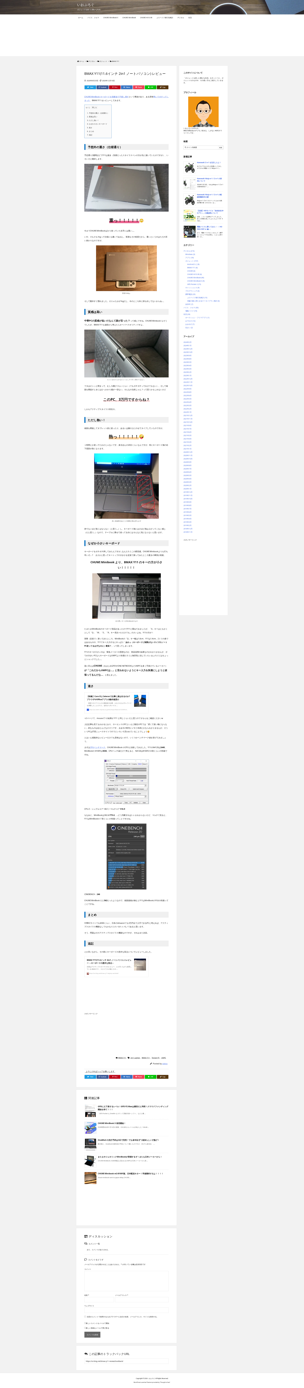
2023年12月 (187, 349)
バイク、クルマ (190, 307)
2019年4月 (187, 519)
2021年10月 (187, 422)
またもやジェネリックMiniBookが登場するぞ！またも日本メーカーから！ (130, 1156)
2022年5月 (187, 399)
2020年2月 (187, 485)
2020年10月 (187, 459)
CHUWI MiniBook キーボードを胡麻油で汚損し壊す (106, 96)
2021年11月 (187, 419)
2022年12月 (187, 379)
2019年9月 (187, 502)
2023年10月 (187, 352)
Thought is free (165, 1382)
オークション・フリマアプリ (197, 317)
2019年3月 (187, 522)
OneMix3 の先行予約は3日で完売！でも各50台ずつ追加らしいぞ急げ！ (128, 1140)
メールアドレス (121, 1295)
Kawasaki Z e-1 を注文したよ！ (209, 162)
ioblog (164, 1063)
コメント (87, 1269)
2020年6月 (187, 472)
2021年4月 (187, 439)
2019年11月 (187, 495)
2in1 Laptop (135, 1058)
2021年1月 (187, 449)
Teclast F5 (155, 1058)
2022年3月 (187, 405)
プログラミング (192, 291)
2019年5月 (187, 515)
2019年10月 (187, 499)
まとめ (90, 131)
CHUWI (191, 271)
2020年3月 (187, 482)
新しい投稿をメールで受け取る (97, 1328)
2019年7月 (187, 509)
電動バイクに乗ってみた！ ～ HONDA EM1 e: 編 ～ (209, 228)
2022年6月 (187, 395)
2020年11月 (187, 455)
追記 (89, 135)
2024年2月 (187, 342)
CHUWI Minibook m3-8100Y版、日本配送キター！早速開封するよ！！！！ (130, 1173)
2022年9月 (187, 389)
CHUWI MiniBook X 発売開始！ (112, 1123)
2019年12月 (187, 492)
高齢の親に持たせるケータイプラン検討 (203, 301)
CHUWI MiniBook (195, 277)
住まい (189, 327)
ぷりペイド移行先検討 (197, 297)
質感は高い (92, 116)
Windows (190, 254)
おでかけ (190, 321)
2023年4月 (187, 365)
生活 (186, 314)
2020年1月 (187, 489)
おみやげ (189, 324)
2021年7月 (187, 429)
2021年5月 (187, 435)
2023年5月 (187, 362)
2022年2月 (187, 409)
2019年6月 (187, 512)
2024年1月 (187, 345)
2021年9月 (187, 425)
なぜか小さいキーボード (97, 124)
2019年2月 (187, 525)
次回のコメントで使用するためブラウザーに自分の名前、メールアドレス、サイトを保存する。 (122, 1317)
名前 (86, 1295)
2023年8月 (187, 359)
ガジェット (103, 61)
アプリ (189, 257)
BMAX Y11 (115, 61)
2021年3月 (187, 442)
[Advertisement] (152, 38)
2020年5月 (187, 475)
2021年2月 (187, 445)
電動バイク (191, 311)
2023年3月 (187, 369)
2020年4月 (187, 479)
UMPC (163, 1058)
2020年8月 (187, 465)
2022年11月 (187, 382)
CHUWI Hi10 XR (194, 274)
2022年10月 (187, 385)
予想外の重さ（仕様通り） (98, 113)
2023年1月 (187, 375)
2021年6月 (187, 432)
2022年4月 (187, 402)
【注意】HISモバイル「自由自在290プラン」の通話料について (210, 211)
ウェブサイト (89, 1306)
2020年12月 (187, 452)
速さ (89, 127)
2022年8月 (187, 392)
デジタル (92, 61)
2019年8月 (187, 505)
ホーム (81, 61)
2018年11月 (187, 532)
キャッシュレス (192, 287)
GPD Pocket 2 (194, 284)
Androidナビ (193, 264)
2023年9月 (187, 355)
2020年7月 (187, 469)
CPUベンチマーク (97, 747)
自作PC (189, 304)
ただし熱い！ (93, 120)
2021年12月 (187, 415)
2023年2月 (187, 372)
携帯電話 (190, 294)
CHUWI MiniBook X (195, 281)
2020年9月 (187, 462)
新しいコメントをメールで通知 (97, 1323)
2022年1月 (187, 412)
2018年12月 (187, 529)
